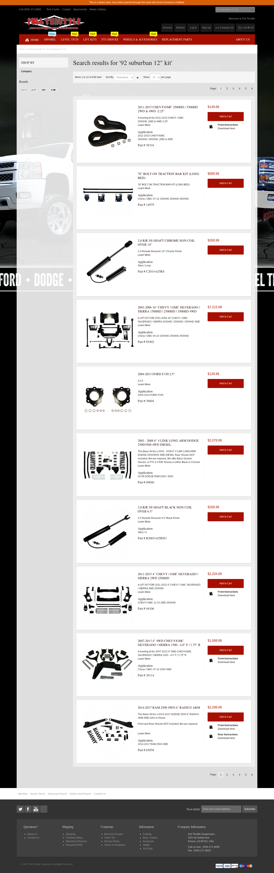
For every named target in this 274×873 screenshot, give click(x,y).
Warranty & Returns (76, 841)
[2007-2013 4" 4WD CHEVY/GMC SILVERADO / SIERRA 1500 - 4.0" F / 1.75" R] (108, 665)
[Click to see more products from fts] (44, 91)
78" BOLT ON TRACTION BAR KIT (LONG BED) (168, 176)
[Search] (252, 9)
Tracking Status (74, 837)
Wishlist (180, 27)
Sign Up (206, 27)
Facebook (148, 841)
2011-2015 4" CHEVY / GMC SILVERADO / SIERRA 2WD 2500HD (168, 576)
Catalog (147, 834)
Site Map (22, 793)
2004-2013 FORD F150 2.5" (156, 374)
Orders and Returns (80, 793)
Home (22, 49)
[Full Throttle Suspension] (54, 23)
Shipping (71, 834)
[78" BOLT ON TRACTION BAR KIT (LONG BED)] (108, 198)
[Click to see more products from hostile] (24, 91)
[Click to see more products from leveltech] (34, 91)
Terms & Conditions (115, 845)
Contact (66, 9)
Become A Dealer (113, 834)
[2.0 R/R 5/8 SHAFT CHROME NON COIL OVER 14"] (108, 264)
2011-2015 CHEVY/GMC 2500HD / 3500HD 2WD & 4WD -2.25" (168, 109)
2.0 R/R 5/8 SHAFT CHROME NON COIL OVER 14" (166, 242)
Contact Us (100, 793)
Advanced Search (57, 793)
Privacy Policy (112, 841)
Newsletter (193, 809)
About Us (32, 834)
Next (252, 89)
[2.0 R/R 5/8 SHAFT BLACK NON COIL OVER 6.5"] (108, 531)
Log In (193, 27)
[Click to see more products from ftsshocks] (53, 91)
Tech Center (53, 9)
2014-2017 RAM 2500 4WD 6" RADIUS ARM (169, 707)
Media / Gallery (98, 9)
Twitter (146, 845)
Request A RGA (74, 845)
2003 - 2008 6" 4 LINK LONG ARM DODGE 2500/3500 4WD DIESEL (168, 442)
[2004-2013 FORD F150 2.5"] (108, 398)
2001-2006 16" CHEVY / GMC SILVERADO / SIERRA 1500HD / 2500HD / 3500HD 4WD (169, 309)
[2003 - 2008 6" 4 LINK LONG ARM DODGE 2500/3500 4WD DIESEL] (108, 465)
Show (146, 77)
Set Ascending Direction (138, 77)
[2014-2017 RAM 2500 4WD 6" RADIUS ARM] (108, 731)
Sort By (109, 77)
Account (167, 27)
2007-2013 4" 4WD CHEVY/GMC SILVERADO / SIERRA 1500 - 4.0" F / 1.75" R (169, 643)
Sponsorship (80, 9)
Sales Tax (109, 837)
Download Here (226, 128)
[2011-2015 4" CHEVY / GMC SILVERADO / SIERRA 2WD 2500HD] (108, 598)
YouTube (148, 848)
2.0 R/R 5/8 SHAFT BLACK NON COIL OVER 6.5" (165, 509)
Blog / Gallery (150, 837)
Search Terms (37, 793)
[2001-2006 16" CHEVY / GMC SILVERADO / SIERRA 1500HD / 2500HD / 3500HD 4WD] (108, 331)
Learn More (144, 125)
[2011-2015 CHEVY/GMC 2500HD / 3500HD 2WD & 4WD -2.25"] (108, 131)
